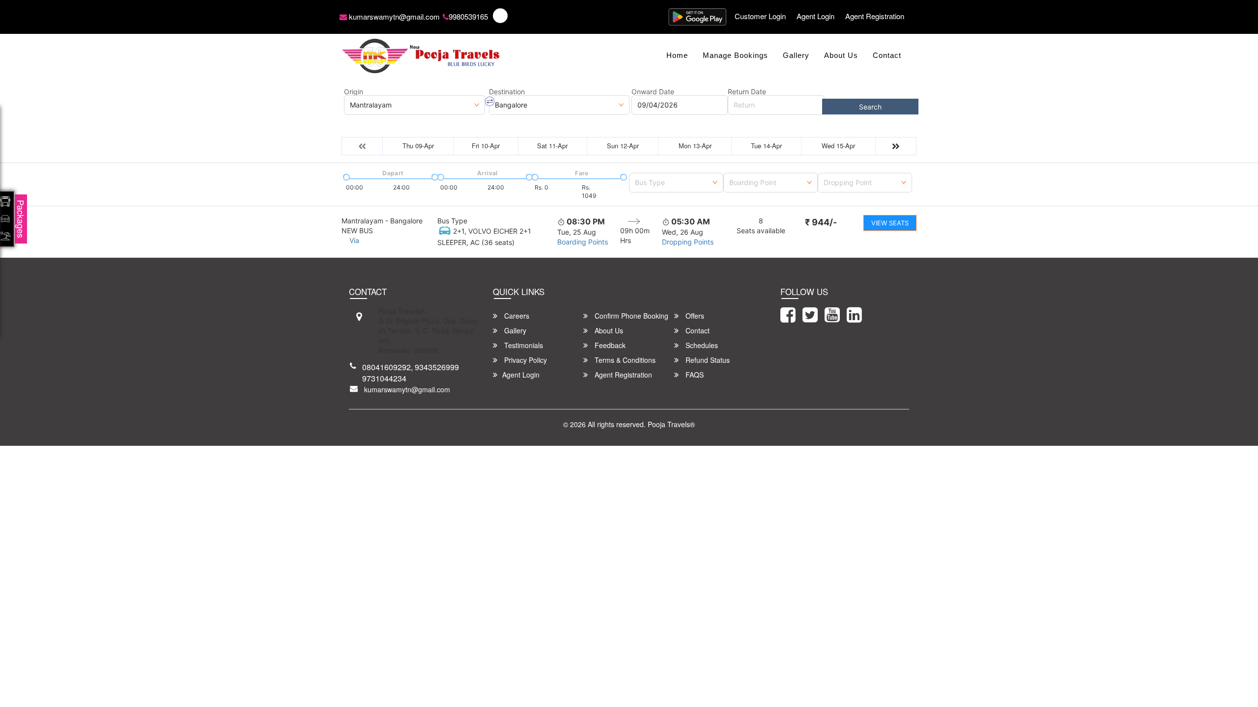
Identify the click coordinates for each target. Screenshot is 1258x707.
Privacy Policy (524, 360)
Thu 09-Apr (418, 145)
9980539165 (468, 16)
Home (677, 55)
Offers (694, 316)
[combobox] (676, 180)
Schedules (701, 345)
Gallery (796, 55)
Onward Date (652, 91)
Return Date (747, 91)
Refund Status (707, 360)
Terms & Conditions (624, 360)
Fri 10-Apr (486, 145)
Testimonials (522, 345)
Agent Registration (874, 16)
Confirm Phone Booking (630, 316)
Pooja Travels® (671, 424)
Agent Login (815, 16)
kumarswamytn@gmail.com (393, 16)
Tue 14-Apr (766, 145)
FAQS (694, 375)
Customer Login (760, 16)
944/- (821, 222)
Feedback (609, 345)
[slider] (345, 176)
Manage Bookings (735, 55)
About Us (841, 55)
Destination (507, 91)
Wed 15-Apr (838, 145)
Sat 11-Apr (552, 145)
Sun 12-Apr (623, 145)
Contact (887, 55)
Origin (353, 91)
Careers (515, 316)
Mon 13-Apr (695, 145)
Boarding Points (582, 242)
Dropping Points (688, 242)
